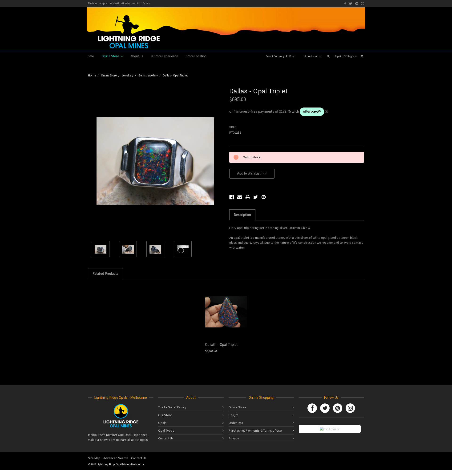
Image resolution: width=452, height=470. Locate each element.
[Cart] (362, 56)
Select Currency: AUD (279, 56)
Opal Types (166, 430)
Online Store (110, 56)
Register (352, 56)
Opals (162, 423)
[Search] (328, 56)
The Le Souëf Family (172, 407)
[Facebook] (345, 3)
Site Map (94, 458)
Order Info (236, 423)
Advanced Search (115, 458)
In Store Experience (164, 56)
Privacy (234, 438)
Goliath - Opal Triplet (221, 345)
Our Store (165, 415)
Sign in (339, 56)
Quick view (226, 307)
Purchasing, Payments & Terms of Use (255, 430)
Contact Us (166, 438)
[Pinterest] (356, 3)
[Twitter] (350, 3)
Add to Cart (226, 316)
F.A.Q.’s (233, 415)
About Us (136, 56)
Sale (91, 56)
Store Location (313, 56)
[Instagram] (362, 3)
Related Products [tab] (105, 273)
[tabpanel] (226, 319)
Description (242, 214)
